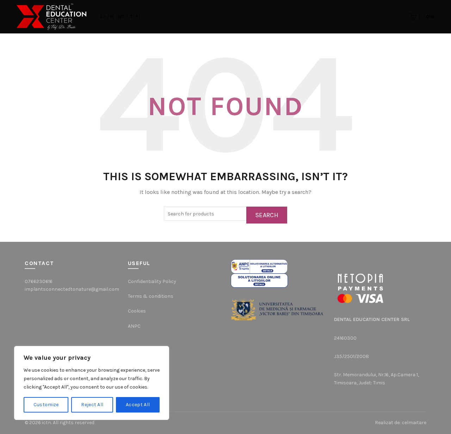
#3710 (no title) (120, 17)
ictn (46, 423)
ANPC (134, 326)
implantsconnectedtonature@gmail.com (72, 289)
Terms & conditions (150, 296)
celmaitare (414, 423)
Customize (46, 405)
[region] (91, 383)
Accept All (138, 405)
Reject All (92, 405)
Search (266, 215)
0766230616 (38, 281)
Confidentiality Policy (152, 281)
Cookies (137, 311)
